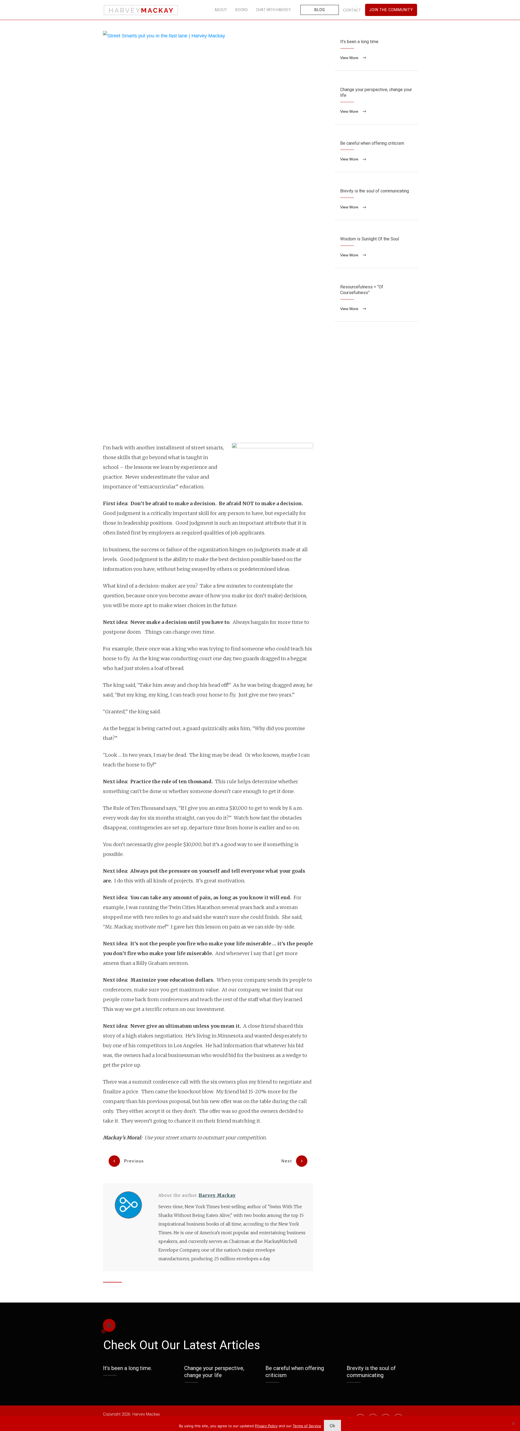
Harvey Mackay (217, 1195)
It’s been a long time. (377, 50)
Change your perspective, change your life (377, 101)
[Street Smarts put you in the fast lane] (208, 234)
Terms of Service (307, 1426)
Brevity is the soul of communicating (377, 200)
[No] (513, 1423)
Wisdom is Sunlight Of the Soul (377, 248)
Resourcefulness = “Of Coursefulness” (377, 298)
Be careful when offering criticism (377, 152)
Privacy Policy (266, 1426)
